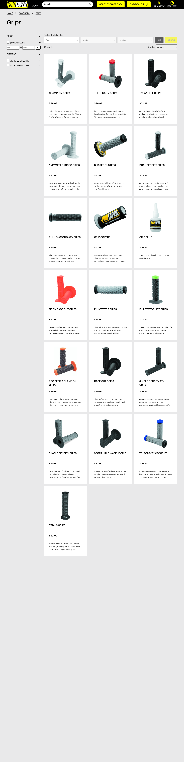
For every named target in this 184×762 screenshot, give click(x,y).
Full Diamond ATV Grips (65, 237)
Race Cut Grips (104, 381)
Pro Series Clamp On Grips (62, 383)
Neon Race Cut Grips (62, 309)
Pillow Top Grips (105, 309)
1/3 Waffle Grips (150, 93)
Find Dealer (136, 4)
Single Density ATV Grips (151, 383)
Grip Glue (145, 237)
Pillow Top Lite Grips (153, 309)
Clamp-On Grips (59, 93)
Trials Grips (57, 525)
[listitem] (23, 43)
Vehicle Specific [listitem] (20, 61)
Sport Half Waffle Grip (110, 453)
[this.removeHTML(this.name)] (65, 73)
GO (38, 47)
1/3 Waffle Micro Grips (64, 165)
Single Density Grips (63, 453)
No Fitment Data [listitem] (20, 66)
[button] (159, 4)
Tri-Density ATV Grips (153, 453)
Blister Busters (105, 165)
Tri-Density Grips (105, 93)
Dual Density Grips (152, 165)
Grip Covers (102, 237)
